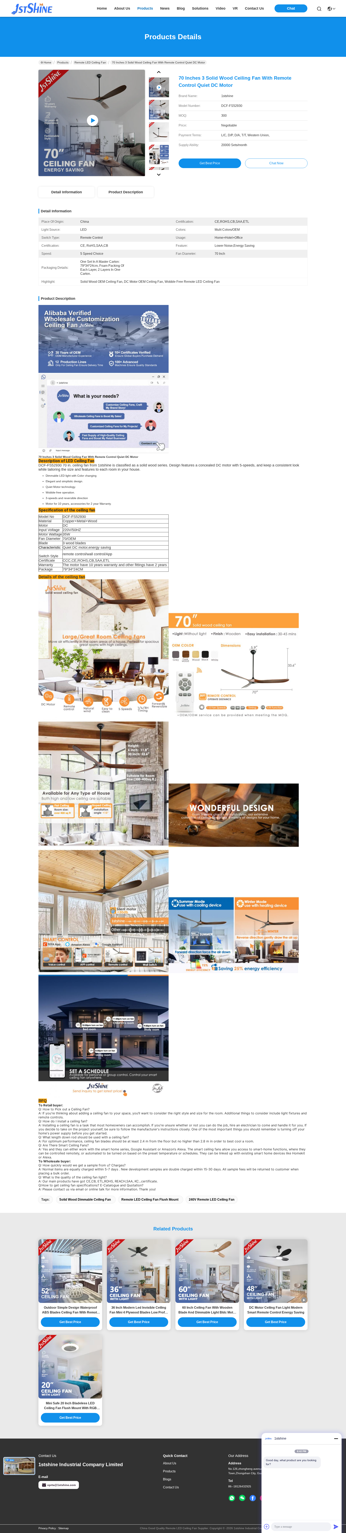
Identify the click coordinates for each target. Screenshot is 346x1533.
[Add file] (267, 1526)
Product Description (126, 192)
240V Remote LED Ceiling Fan (211, 1199)
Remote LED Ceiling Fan (90, 62)
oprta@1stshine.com (61, 1485)
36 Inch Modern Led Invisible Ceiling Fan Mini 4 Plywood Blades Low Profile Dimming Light (139, 1310)
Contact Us (171, 1487)
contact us (254, 8)
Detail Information (66, 192)
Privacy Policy (47, 1528)
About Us (169, 1463)
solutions (200, 8)
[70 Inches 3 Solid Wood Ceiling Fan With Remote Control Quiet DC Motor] (91, 123)
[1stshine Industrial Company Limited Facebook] (252, 1498)
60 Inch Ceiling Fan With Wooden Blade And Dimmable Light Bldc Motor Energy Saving (207, 1310)
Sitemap (63, 1528)
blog (181, 8)
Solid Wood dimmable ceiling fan (85, 1199)
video (220, 8)
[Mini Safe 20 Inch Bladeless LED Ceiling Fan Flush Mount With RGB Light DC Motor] (70, 1367)
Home (102, 8)
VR (235, 8)
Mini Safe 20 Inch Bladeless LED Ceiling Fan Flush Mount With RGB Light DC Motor (70, 1406)
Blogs (167, 1479)
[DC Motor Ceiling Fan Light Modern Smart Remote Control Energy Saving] (276, 1271)
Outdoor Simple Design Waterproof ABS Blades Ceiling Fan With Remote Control (70, 1310)
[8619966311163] (231, 1498)
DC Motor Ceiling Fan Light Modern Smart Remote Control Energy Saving (275, 1310)
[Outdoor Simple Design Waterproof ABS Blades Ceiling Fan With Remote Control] (70, 1271)
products (145, 8)
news (165, 8)
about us (122, 8)
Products (62, 62)
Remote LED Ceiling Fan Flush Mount (149, 1199)
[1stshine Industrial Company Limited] (32, 8)
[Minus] (336, 1438)
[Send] (336, 1526)
